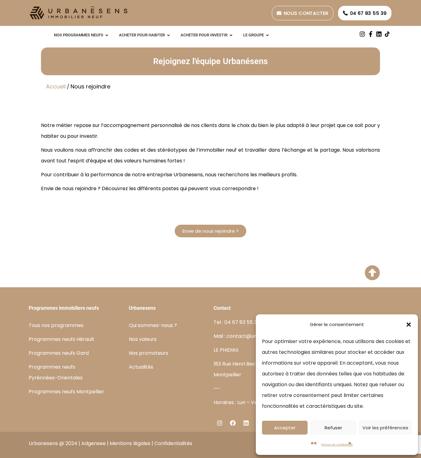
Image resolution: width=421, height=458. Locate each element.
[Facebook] (233, 423)
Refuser (333, 427)
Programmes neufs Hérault (61, 339)
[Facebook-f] (370, 34)
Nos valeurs (143, 339)
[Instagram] (362, 34)
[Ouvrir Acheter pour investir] (231, 35)
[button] (409, 324)
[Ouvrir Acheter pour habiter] (168, 35)
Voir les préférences (385, 427)
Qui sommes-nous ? (153, 325)
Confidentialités (173, 443)
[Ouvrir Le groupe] (267, 35)
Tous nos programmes (56, 325)
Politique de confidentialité (337, 445)
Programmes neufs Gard (59, 353)
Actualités (141, 366)
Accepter (285, 427)
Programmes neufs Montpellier (66, 391)
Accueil (56, 86)
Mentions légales (130, 443)
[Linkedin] (379, 34)
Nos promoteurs (148, 353)
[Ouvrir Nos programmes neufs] (107, 35)
